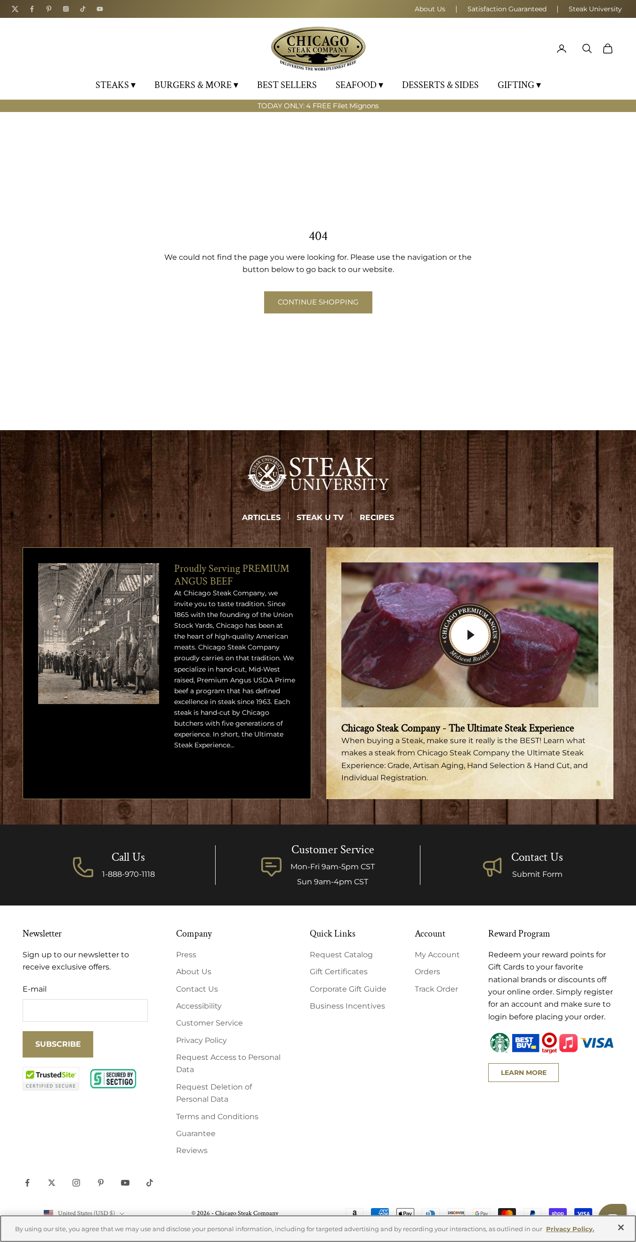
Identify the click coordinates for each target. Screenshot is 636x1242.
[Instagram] (66, 9)
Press (186, 954)
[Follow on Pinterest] (100, 1182)
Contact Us (537, 857)
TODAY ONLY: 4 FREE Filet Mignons (318, 105)
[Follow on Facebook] (27, 1182)
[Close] (621, 1227)
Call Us (128, 857)
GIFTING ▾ (519, 85)
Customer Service (209, 1022)
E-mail (35, 989)
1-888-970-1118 (128, 874)
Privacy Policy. (570, 1229)
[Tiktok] (83, 9)
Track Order (436, 989)
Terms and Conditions (217, 1116)
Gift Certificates (339, 971)
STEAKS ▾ (116, 85)
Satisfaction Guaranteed (507, 9)
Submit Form (537, 874)
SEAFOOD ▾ (359, 85)
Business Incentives (347, 1006)
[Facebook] (32, 9)
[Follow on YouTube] (125, 1182)
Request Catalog (341, 954)
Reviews (192, 1150)
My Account (437, 954)
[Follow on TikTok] (149, 1182)
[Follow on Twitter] (51, 1182)
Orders (427, 971)
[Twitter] (15, 9)
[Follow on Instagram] (76, 1182)
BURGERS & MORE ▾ (196, 85)
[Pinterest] (49, 9)
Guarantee (196, 1133)
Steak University (595, 9)
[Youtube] (100, 9)
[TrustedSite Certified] (51, 1078)
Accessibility (199, 1006)
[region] (318, 1228)
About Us (430, 9)
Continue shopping (318, 301)
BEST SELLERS (287, 85)
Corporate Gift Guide (348, 989)
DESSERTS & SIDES (440, 85)
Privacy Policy (201, 1040)
